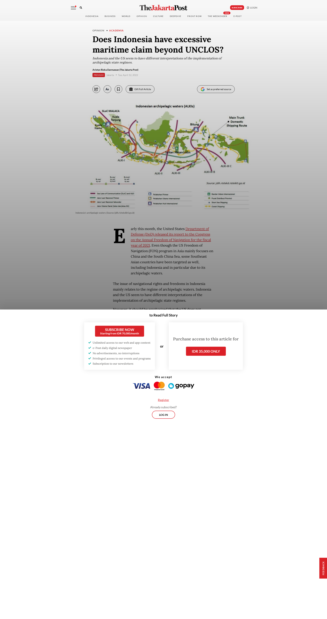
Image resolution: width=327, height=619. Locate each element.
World (126, 16)
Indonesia (91, 16)
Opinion (98, 30)
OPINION (142, 16)
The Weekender (217, 16)
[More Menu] (73, 8)
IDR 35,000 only (206, 351)
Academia (116, 30)
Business (110, 16)
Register (163, 400)
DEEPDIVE (175, 16)
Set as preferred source (219, 89)
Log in (163, 414)
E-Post (237, 16)
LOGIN (253, 7)
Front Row (194, 16)
